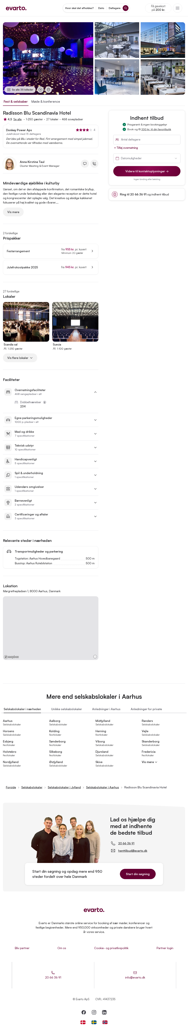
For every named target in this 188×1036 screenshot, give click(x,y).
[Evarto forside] (94, 910)
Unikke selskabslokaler (66, 709)
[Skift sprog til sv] (94, 1022)
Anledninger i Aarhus (106, 709)
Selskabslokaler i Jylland (64, 787)
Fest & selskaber (16, 101)
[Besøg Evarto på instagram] (94, 1012)
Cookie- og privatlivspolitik (111, 948)
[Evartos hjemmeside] (16, 8)
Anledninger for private (146, 709)
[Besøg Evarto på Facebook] (84, 1012)
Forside (11, 787)
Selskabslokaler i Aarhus (102, 787)
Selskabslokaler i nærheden (22, 709)
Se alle (17, 119)
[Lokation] (48, 89)
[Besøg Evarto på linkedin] (104, 1012)
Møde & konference (45, 101)
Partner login (164, 948)
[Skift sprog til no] (105, 1022)
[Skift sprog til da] (83, 1022)
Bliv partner (22, 948)
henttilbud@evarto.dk (132, 850)
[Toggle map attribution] (95, 656)
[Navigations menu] (177, 8)
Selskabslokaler (31, 787)
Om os (61, 948)
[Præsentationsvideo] (40, 89)
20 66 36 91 (126, 843)
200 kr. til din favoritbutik (156, 129)
